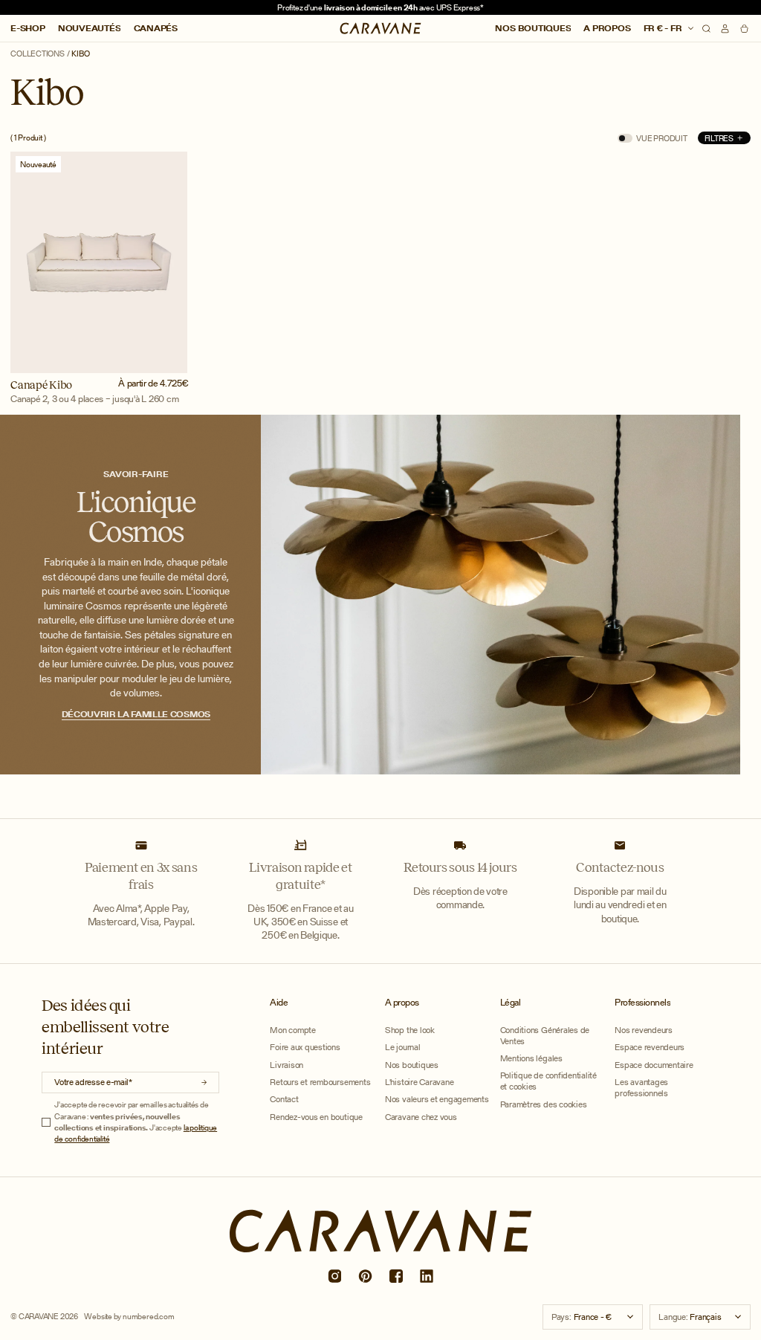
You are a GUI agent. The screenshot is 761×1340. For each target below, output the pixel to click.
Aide (279, 1003)
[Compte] (725, 28)
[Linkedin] (426, 1276)
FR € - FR (664, 28)
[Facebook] (395, 1276)
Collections (37, 53)
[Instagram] (334, 1276)
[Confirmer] (204, 1082)
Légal (510, 1003)
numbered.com (148, 1316)
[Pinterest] (365, 1276)
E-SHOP (27, 28)
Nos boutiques (533, 28)
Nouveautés (89, 28)
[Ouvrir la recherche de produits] (706, 28)
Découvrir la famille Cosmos (136, 714)
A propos (606, 28)
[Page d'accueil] (380, 28)
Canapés (156, 28)
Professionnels (642, 1003)
